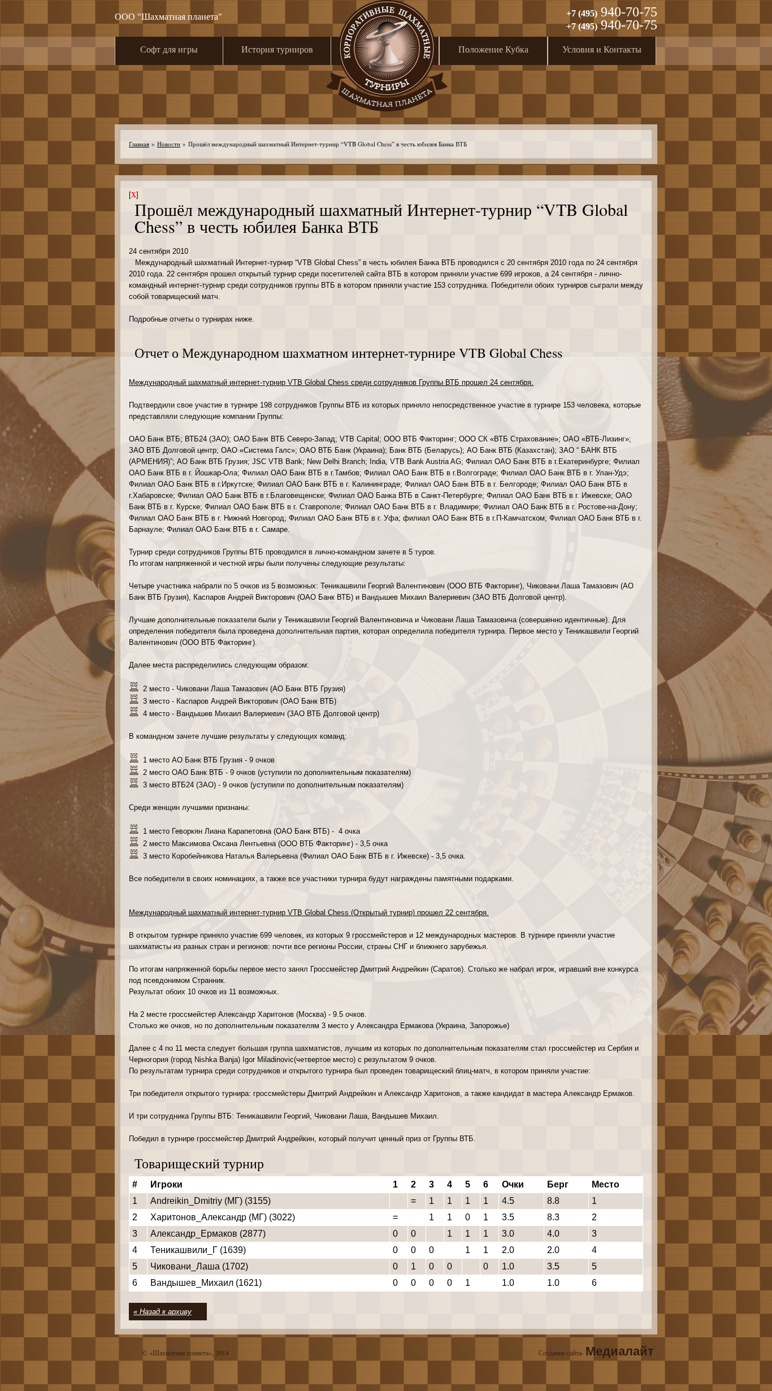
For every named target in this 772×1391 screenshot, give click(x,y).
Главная (139, 144)
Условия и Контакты (601, 49)
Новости (168, 144)
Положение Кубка (493, 49)
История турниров (277, 49)
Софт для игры (169, 49)
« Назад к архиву (162, 1311)
